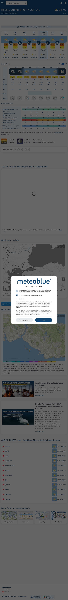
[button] (34, 299)
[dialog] (34, 300)
